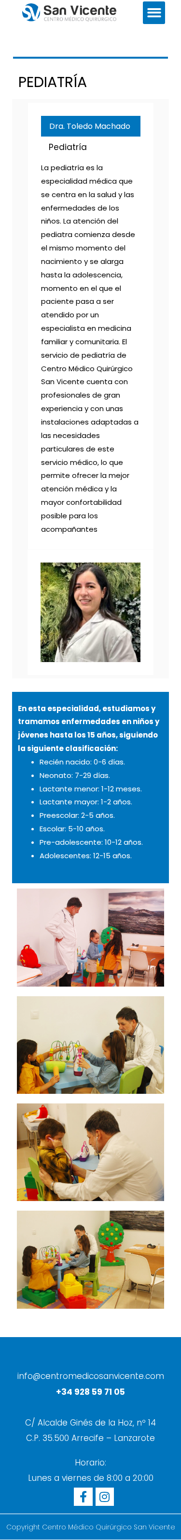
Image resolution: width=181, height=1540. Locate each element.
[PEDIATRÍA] (90, 612)
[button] (154, 12)
